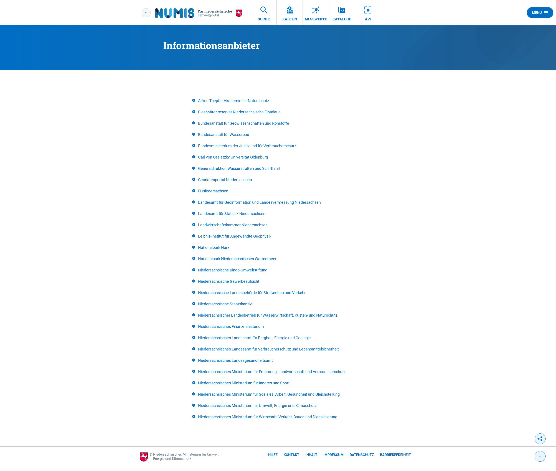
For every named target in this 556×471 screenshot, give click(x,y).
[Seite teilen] (540, 438)
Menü (537, 13)
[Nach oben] (540, 456)
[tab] (278, 101)
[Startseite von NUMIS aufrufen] (198, 13)
